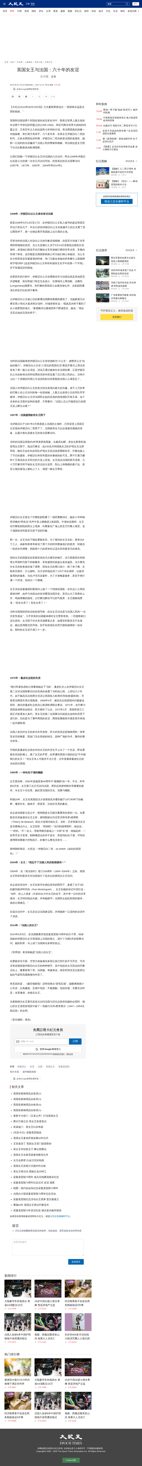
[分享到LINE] (19, 97)
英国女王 (50, 1066)
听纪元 (78, 11)
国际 (34, 11)
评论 (41, 11)
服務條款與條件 (59, 1054)
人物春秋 (28, 62)
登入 (135, 4)
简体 (33, 4)
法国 (40, 1066)
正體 (28, 4)
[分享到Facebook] (13, 97)
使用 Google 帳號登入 (50, 1049)
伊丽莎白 (21, 1066)
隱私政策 (69, 1054)
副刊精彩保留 (29, 1072)
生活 (115, 11)
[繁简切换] (52, 97)
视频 (70, 11)
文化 (108, 11)
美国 (26, 11)
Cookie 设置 (71, 1460)
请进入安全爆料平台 (116, 201)
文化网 (19, 62)
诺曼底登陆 (63, 1066)
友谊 (32, 1066)
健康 (62, 11)
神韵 (122, 11)
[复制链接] (33, 96)
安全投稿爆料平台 (61, 1216)
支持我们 (116, 317)
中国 (19, 11)
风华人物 (38, 62)
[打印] (39, 97)
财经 (86, 11)
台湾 (48, 11)
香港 (55, 11)
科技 (94, 11)
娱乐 (101, 11)
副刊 (12, 62)
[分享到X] (26, 97)
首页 (5, 11)
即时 (12, 11)
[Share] (6, 1309)
